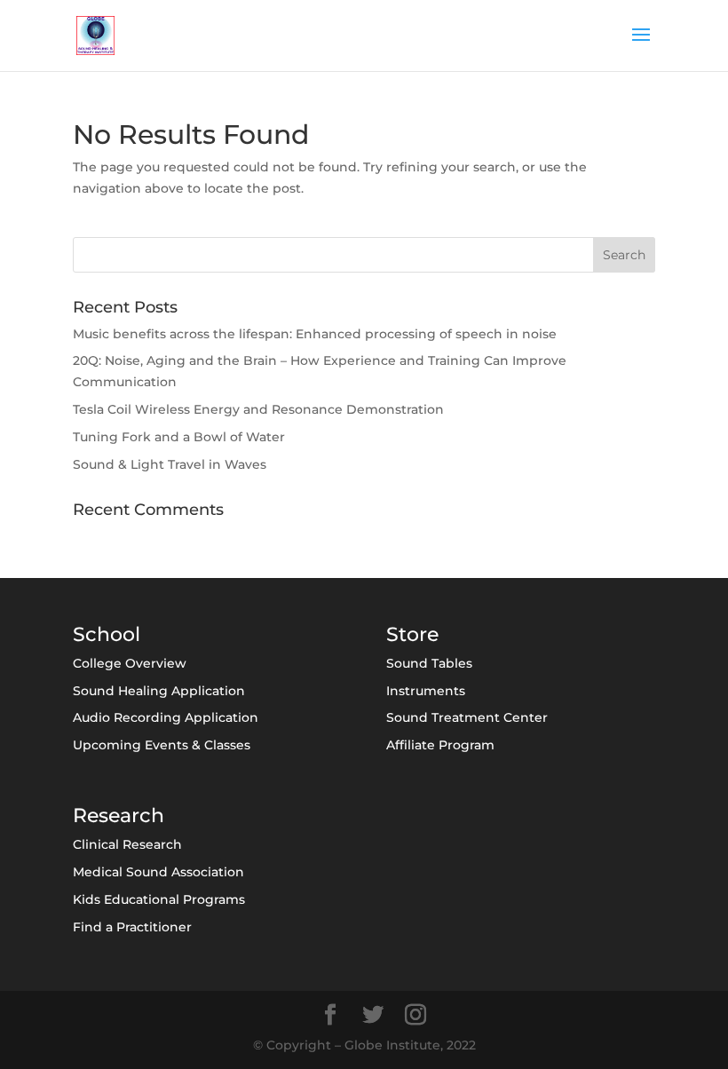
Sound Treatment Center (467, 717)
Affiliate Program (440, 745)
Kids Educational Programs (159, 899)
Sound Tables (429, 663)
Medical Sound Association (158, 872)
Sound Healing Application (159, 691)
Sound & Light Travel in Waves (169, 464)
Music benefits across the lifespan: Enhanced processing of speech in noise (315, 334)
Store (412, 634)
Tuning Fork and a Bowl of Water (179, 437)
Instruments (425, 691)
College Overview (129, 663)
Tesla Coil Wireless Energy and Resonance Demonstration (258, 409)
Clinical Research (127, 844)
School (106, 634)
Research (118, 815)
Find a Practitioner (132, 927)
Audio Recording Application (165, 717)
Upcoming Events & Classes (161, 745)
